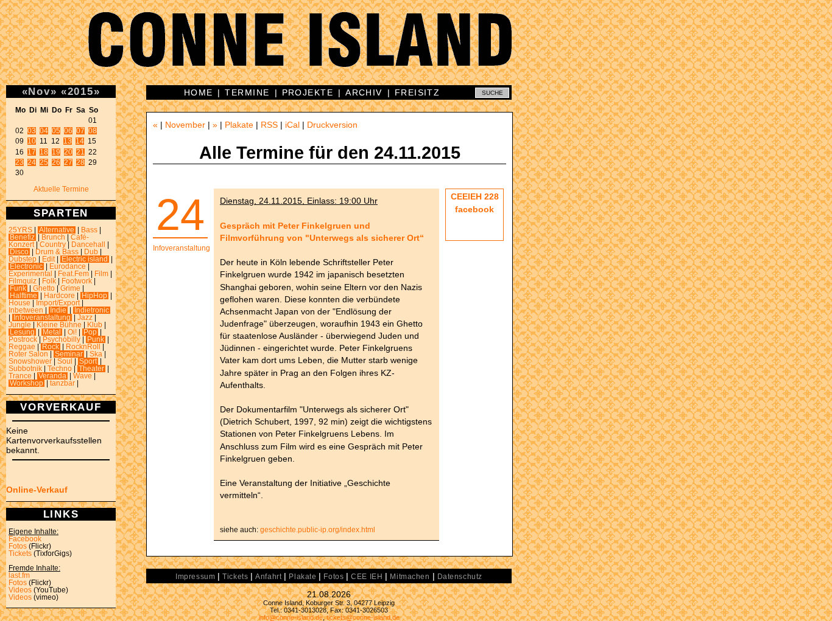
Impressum (195, 576)
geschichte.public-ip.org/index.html (317, 529)
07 (80, 130)
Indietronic (91, 310)
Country (53, 244)
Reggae (22, 346)
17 (31, 152)
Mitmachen (409, 576)
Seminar (69, 354)
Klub (94, 324)
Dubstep (23, 259)
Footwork (77, 281)
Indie (58, 310)
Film (101, 273)
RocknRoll (83, 346)
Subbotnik (25, 368)
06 (68, 130)
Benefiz (22, 237)
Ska (96, 354)
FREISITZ (417, 92)
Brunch (53, 237)
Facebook (25, 539)
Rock (50, 346)
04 (44, 130)
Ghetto (44, 288)
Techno (60, 368)
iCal (292, 125)
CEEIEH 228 (475, 196)
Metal (52, 332)
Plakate (239, 125)
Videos (20, 590)
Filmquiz (23, 281)
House (19, 303)
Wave (82, 376)
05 (56, 130)
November (185, 125)
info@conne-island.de (291, 617)
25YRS (20, 230)
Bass (89, 230)
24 (31, 162)
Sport (88, 361)
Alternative (56, 230)
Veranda (52, 376)
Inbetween (26, 310)
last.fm (19, 575)
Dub (91, 251)
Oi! (72, 332)
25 (44, 162)
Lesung (22, 332)
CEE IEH (367, 576)
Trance (20, 376)
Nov (39, 91)
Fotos (18, 546)
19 (56, 152)
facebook (474, 209)
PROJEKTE (308, 92)
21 (80, 152)
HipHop (94, 295)
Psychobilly (61, 339)
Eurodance (67, 266)
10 (31, 141)
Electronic (26, 266)
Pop (90, 332)
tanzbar (62, 383)
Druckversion (332, 125)
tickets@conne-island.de (363, 617)
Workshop (26, 383)
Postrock (23, 339)
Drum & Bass (57, 251)
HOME (198, 92)
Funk (18, 288)
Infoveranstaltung (42, 317)
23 (19, 162)
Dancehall (88, 244)
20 (68, 152)
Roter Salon (28, 354)
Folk (49, 281)
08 (92, 130)
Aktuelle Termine (61, 189)
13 (67, 141)
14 (80, 141)
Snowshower (30, 361)
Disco (19, 251)
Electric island (85, 259)
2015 (81, 91)
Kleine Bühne (59, 324)
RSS (269, 125)
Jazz (85, 317)
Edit (48, 259)
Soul (64, 361)
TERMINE (247, 92)
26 (56, 162)
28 (80, 162)
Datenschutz (459, 576)
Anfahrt (268, 576)
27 (68, 162)
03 (31, 130)
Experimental (30, 273)
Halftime (23, 295)
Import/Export (58, 303)
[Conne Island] (416, 48)
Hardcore (59, 295)
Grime (70, 288)
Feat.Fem (73, 273)
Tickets (20, 553)
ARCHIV (364, 92)
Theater (91, 368)
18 (44, 152)
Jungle (20, 324)
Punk (95, 339)
